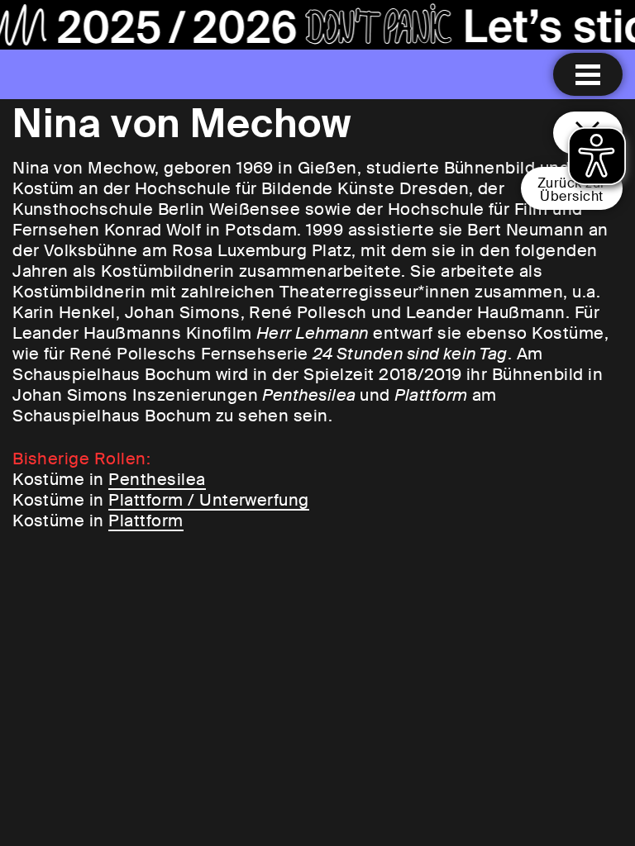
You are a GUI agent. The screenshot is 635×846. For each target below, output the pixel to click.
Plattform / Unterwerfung (208, 500)
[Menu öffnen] (588, 74)
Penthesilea (156, 479)
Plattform (145, 520)
